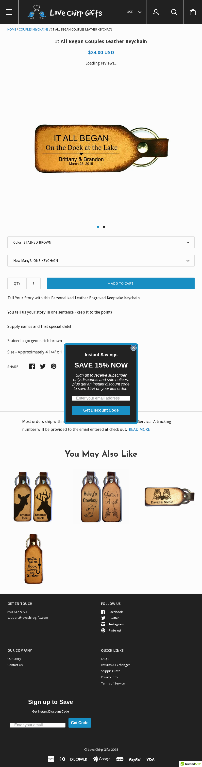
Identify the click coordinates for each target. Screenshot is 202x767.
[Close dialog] (133, 347)
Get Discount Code (101, 410)
